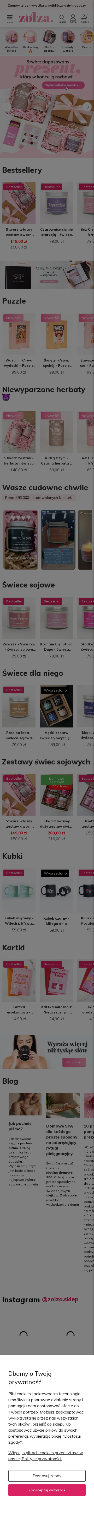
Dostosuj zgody (47, 1475)
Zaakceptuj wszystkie (47, 1490)
